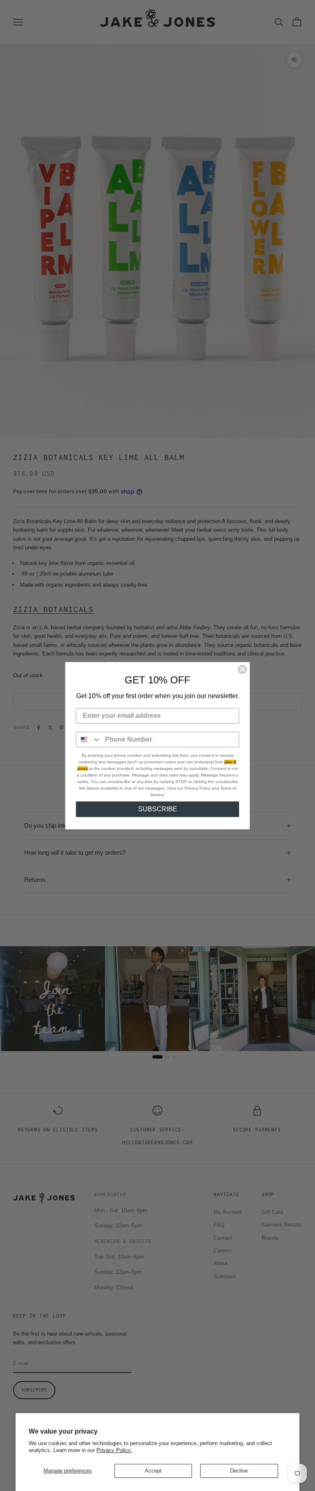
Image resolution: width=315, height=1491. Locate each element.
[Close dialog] (242, 669)
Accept (153, 1471)
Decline (239, 1471)
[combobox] (88, 739)
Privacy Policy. (114, 1450)
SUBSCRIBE (157, 809)
